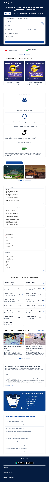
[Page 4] (27, 54)
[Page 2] (22, 54)
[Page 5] (29, 54)
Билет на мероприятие (9, 479)
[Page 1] (20, 54)
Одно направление (10, 18)
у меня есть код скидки (11, 38)
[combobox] (25, 21)
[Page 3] (24, 54)
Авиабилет (6, 467)
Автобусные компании (9, 477)
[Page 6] (30, 180)
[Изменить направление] (42, 23)
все (43, 203)
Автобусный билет (8, 472)
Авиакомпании (7, 469)
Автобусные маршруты (9, 474)
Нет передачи (9, 36)
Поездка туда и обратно (22, 18)
